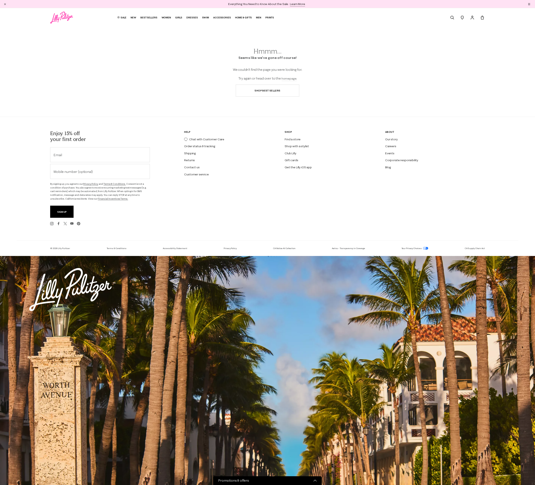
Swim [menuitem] (205, 17)
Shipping (190, 153)
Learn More (297, 4)
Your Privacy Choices (412, 248)
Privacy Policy (90, 183)
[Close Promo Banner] (5, 4)
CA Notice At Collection (284, 248)
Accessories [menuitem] (222, 17)
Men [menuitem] (258, 17)
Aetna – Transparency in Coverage (348, 248)
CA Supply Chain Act (475, 248)
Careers (390, 146)
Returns (189, 160)
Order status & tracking (199, 146)
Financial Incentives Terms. (113, 198)
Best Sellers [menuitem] (148, 17)
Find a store (293, 139)
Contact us (191, 167)
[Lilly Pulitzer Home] (61, 17)
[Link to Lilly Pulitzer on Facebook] (58, 223)
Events (389, 153)
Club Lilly (290, 153)
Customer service (196, 174)
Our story (391, 139)
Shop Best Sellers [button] (267, 90)
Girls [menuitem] (178, 17)
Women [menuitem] (166, 17)
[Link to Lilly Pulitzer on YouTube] (72, 223)
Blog (388, 167)
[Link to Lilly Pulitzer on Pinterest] (78, 223)
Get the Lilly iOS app (298, 167)
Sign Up (62, 211)
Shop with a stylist (297, 146)
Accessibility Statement (175, 248)
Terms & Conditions (116, 248)
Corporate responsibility (401, 160)
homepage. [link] (289, 78)
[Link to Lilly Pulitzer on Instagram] (51, 223)
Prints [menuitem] (269, 17)
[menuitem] (452, 17)
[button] (529, 4)
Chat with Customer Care (206, 139)
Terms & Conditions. (114, 183)
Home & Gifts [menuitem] (243, 17)
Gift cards (291, 160)
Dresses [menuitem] (192, 17)
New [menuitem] (133, 17)
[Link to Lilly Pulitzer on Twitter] (65, 223)
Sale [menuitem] (124, 17)
